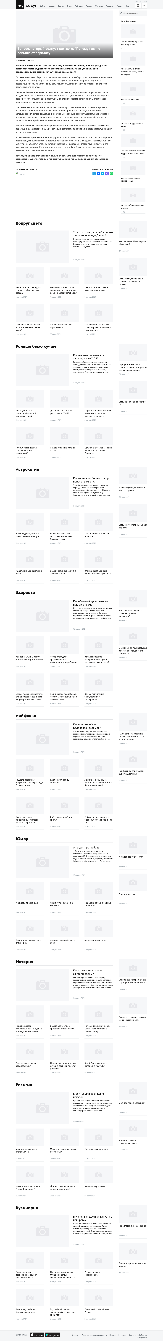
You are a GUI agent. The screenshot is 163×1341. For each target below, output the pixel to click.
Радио (119, 6)
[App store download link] (36, 1334)
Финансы (99, 6)
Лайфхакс (26, 716)
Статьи (61, 6)
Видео (69, 6)
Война (42, 6)
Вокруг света (29, 223)
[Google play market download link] (52, 1334)
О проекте (75, 1335)
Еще (127, 6)
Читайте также (128, 21)
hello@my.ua (142, 1335)
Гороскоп (110, 6)
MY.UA (20, 4)
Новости (51, 6)
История (24, 962)
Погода (89, 6)
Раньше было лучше (36, 346)
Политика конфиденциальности (94, 1335)
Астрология (27, 469)
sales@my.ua (142, 1338)
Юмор (22, 839)
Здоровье (25, 592)
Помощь (113, 1335)
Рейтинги (79, 6)
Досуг (31, 6)
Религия (24, 1085)
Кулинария (27, 1208)
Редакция (122, 1335)
